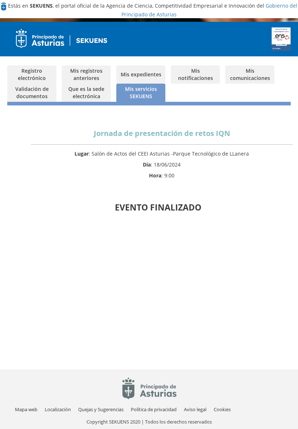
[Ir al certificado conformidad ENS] (281, 39)
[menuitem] (57, 409)
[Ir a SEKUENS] (59, 39)
